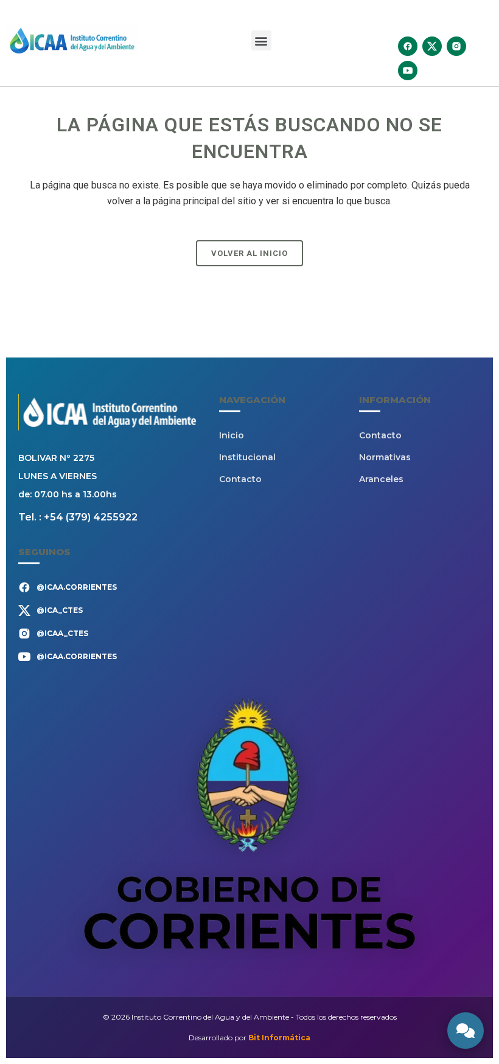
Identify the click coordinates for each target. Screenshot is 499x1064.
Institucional (247, 457)
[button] (261, 40)
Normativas (385, 457)
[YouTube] (407, 70)
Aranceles (381, 479)
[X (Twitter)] (432, 46)
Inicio (231, 435)
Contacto (240, 479)
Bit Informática (279, 1037)
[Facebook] (407, 46)
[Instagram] (456, 46)
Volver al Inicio (249, 253)
